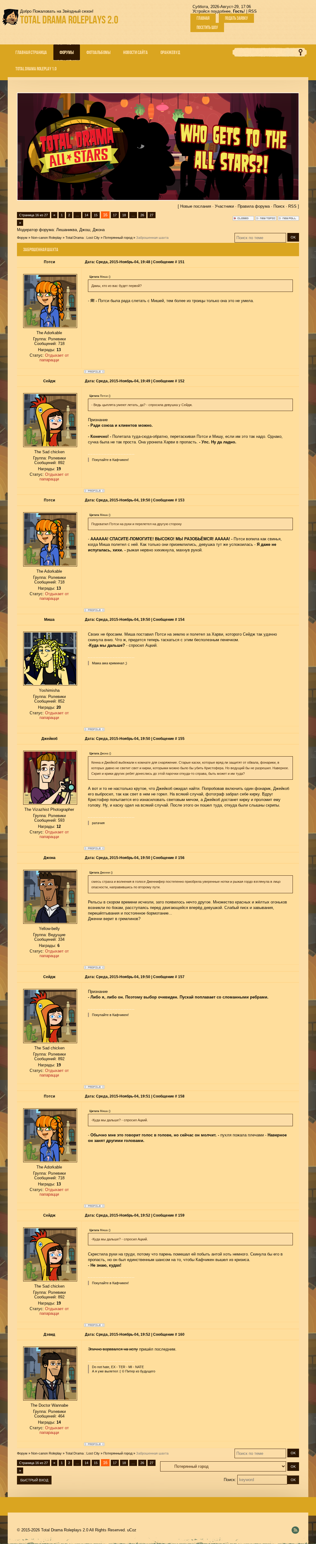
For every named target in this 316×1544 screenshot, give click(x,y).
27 (151, 215)
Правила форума (254, 206)
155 (181, 739)
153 (181, 500)
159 (181, 1215)
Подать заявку (236, 18)
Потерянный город (117, 237)
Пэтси (49, 262)
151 (181, 262)
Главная (203, 18)
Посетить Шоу (207, 27)
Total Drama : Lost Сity (82, 237)
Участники (224, 206)
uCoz (131, 1530)
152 (181, 381)
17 (115, 215)
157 (181, 977)
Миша (49, 619)
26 (142, 215)
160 (181, 1334)
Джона (99, 229)
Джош (84, 229)
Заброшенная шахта (152, 237)
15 (96, 215)
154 (181, 619)
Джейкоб (49, 739)
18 (124, 215)
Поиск (279, 206)
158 (181, 1096)
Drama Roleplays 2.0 (69, 20)
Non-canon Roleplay (46, 237)
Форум (22, 237)
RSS (252, 11)
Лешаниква (66, 229)
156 (181, 858)
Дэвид (49, 1334)
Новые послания (195, 206)
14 (86, 215)
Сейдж (49, 381)
